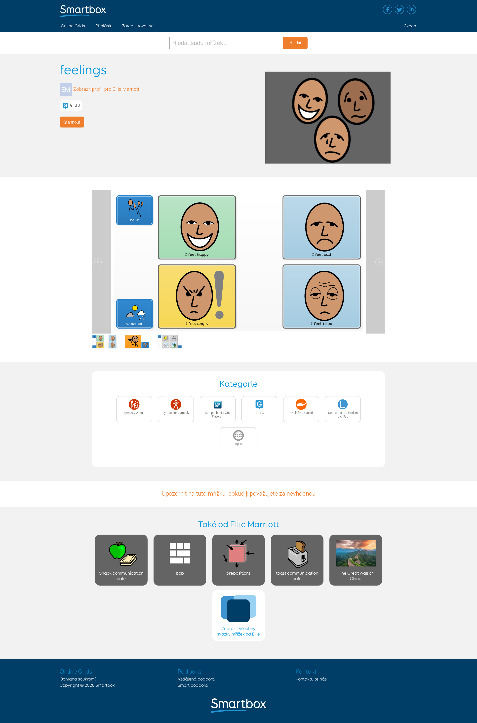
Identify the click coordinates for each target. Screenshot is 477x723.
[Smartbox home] (83, 8)
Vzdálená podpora (196, 679)
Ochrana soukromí (78, 679)
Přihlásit (103, 26)
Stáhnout (71, 122)
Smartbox (105, 685)
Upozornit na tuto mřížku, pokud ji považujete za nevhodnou (239, 493)
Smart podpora (193, 685)
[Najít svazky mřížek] (226, 43)
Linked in (411, 9)
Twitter (399, 9)
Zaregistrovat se (138, 26)
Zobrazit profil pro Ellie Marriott (106, 89)
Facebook (388, 9)
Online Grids (73, 26)
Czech (410, 26)
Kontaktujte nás (311, 679)
